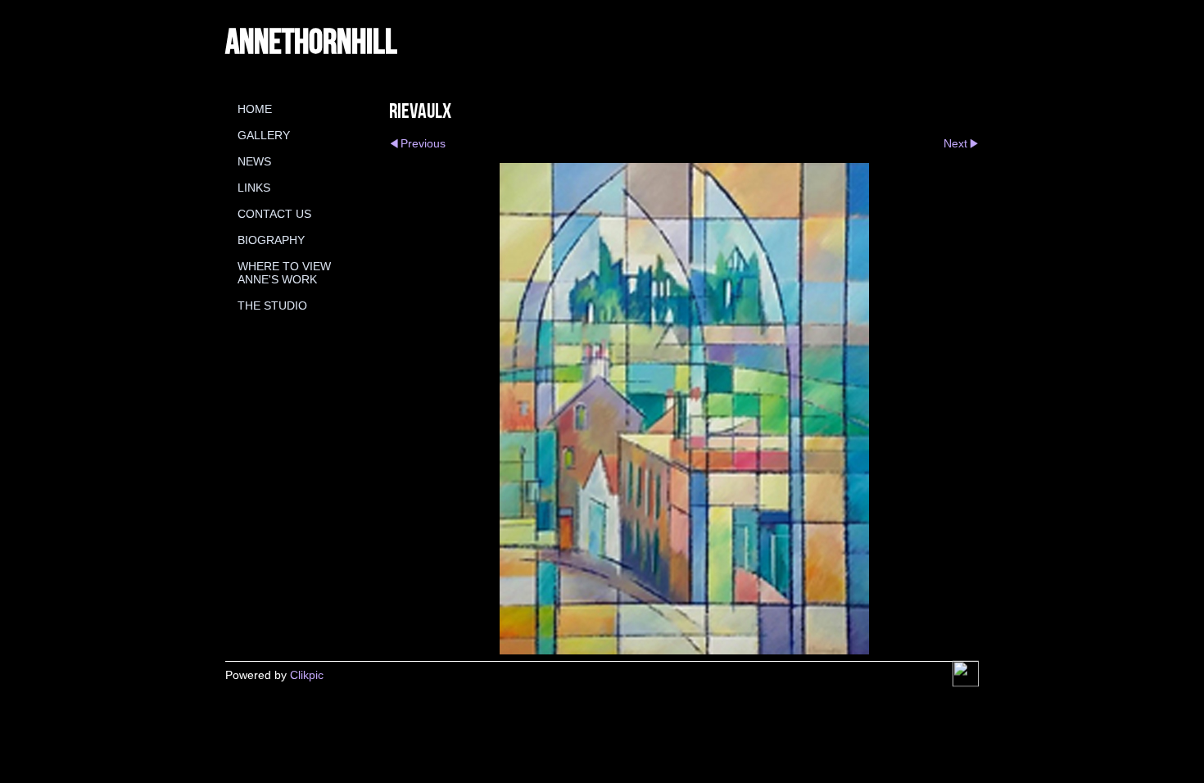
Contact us (274, 213)
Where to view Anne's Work (284, 273)
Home (255, 108)
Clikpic (307, 674)
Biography (271, 240)
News (254, 161)
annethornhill (311, 40)
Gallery (264, 135)
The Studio (272, 305)
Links (254, 187)
